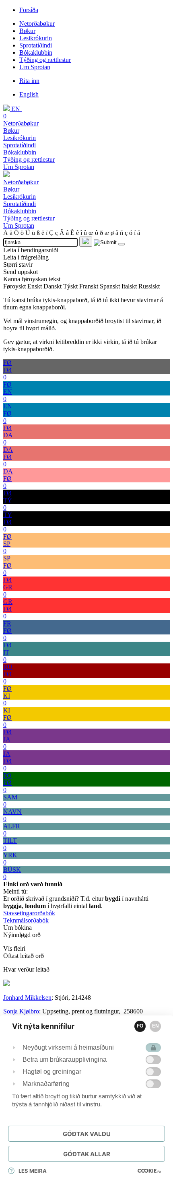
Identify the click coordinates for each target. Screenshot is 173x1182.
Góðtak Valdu (87, 1134)
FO (140, 1026)
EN (155, 1026)
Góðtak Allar (86, 1154)
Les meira (33, 1171)
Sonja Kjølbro (21, 1011)
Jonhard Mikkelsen (27, 997)
